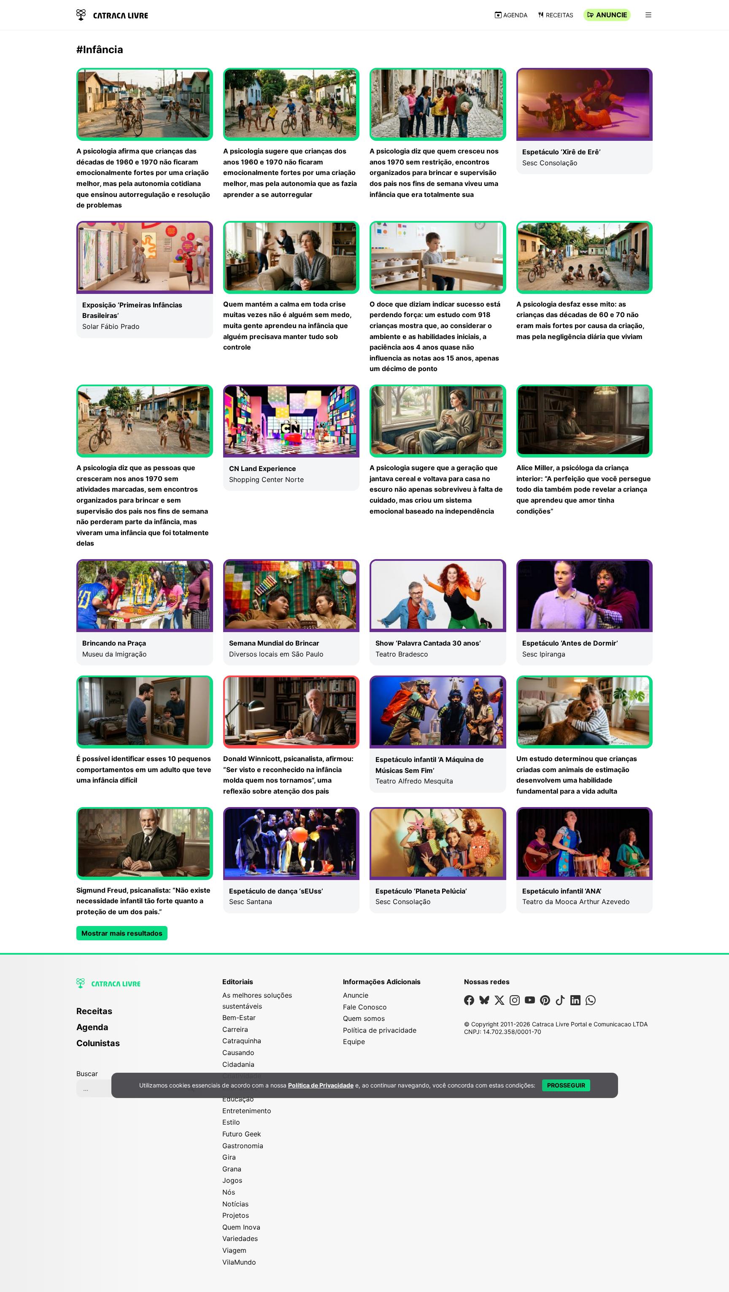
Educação (238, 1099)
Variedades (240, 1238)
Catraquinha (241, 1040)
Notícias (235, 1204)
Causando (238, 1052)
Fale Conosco (365, 1007)
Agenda (515, 15)
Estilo (231, 1122)
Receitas (559, 15)
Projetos (235, 1215)
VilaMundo (239, 1262)
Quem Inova (241, 1227)
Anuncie (611, 15)
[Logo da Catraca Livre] (112, 14)
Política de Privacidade (321, 1085)
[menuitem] (139, 1015)
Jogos (232, 1180)
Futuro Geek (241, 1134)
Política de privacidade (379, 1030)
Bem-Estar (239, 1017)
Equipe (354, 1041)
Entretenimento (246, 1110)
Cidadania (238, 1064)
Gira (229, 1157)
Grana (231, 1169)
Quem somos (364, 1018)
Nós (228, 1192)
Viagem (234, 1250)
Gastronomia (242, 1145)
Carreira (235, 1029)
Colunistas (98, 1043)
